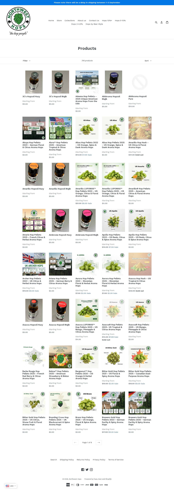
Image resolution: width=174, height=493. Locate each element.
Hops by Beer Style (94, 24)
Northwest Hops (75, 479)
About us (82, 20)
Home (51, 20)
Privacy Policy (99, 460)
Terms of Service (115, 460)
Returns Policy (83, 460)
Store (59, 20)
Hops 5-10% (120, 20)
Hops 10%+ (107, 20)
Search (54, 460)
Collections (70, 20)
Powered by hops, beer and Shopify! (98, 479)
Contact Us (94, 20)
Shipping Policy (67, 460)
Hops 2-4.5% (77, 24)
